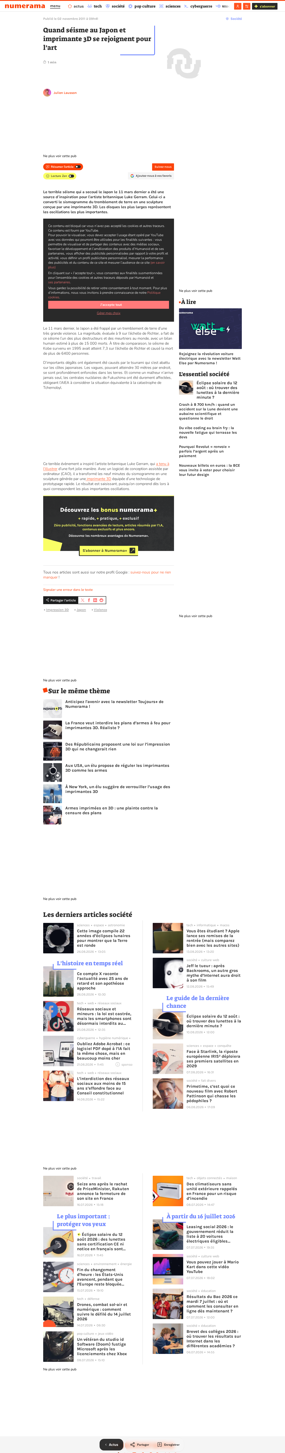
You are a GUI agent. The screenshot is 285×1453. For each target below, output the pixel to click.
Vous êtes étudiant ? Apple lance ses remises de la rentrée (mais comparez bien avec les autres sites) (213, 938)
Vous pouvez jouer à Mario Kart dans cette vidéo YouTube (213, 1267)
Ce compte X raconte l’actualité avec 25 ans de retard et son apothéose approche (102, 981)
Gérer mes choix (108, 313)
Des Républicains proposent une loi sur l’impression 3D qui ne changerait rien (117, 746)
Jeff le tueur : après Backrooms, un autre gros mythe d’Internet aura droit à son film (214, 973)
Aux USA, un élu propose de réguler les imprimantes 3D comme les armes (117, 768)
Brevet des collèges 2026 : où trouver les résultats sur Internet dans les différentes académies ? (214, 1338)
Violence (100, 610)
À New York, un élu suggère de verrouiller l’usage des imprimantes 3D (117, 789)
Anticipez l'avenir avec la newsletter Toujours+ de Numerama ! (114, 704)
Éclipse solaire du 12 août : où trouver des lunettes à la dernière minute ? (218, 390)
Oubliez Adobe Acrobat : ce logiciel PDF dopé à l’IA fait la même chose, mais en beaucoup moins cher (103, 1051)
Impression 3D (57, 610)
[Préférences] (246, 6)
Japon (81, 610)
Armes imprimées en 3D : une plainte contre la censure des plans (111, 810)
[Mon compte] (237, 6)
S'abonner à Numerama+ (105, 550)
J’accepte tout (111, 304)
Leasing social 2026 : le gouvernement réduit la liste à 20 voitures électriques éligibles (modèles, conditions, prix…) (210, 1234)
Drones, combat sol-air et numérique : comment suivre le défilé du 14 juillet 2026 (104, 1311)
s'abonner (267, 6)
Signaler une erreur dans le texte (68, 589)
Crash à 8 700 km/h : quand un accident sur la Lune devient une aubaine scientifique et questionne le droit (208, 411)
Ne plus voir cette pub (59, 156)
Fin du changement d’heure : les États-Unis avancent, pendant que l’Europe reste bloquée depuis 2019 (100, 1277)
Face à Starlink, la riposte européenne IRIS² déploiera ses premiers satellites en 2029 (213, 1058)
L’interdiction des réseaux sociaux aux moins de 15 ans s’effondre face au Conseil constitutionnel (103, 1085)
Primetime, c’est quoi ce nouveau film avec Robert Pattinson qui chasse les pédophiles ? (212, 1093)
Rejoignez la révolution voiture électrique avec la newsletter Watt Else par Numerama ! (210, 358)
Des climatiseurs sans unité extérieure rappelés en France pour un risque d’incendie (212, 1191)
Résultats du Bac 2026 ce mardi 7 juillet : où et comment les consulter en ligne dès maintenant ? (212, 1303)
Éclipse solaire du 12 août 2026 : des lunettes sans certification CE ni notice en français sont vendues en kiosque (101, 1241)
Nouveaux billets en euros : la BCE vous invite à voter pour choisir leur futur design (209, 470)
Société (236, 19)
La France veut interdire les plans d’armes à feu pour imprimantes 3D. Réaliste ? (117, 725)
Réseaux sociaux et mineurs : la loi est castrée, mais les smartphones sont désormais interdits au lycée (104, 1016)
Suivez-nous (163, 167)
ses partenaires (59, 282)
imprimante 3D (98, 478)
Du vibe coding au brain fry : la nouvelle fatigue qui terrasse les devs (208, 432)
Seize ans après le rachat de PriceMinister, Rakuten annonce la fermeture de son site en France (103, 1191)
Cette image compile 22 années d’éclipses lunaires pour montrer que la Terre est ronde (103, 938)
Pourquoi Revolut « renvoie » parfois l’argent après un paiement (204, 451)
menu (55, 6)
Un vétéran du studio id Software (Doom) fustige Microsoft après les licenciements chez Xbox (102, 1346)
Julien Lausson (65, 93)
